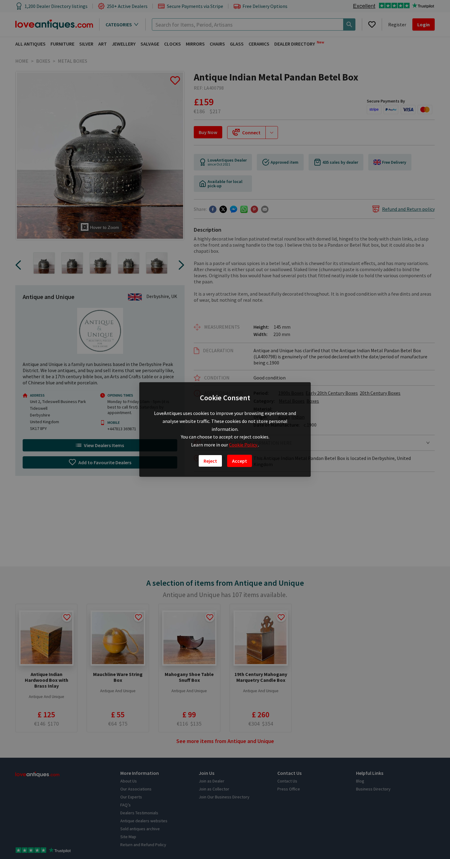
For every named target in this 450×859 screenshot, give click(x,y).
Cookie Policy (243, 445)
